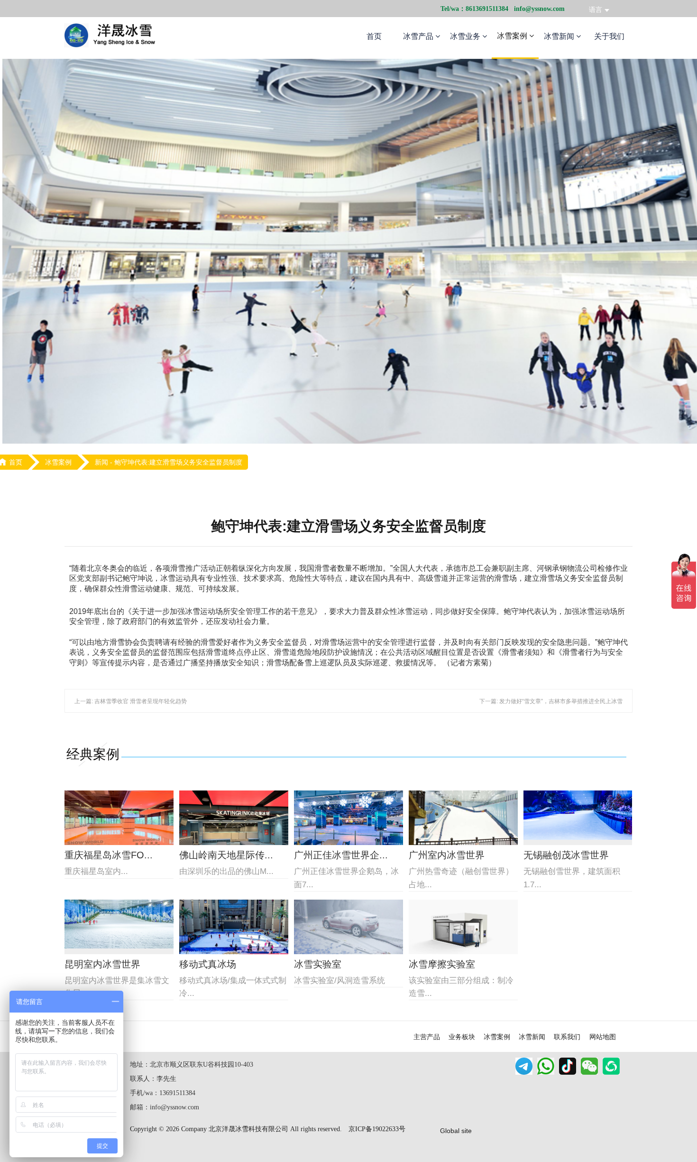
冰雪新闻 (560, 36)
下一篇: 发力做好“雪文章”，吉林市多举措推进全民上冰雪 (551, 701)
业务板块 (462, 1037)
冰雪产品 (419, 36)
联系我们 (567, 1037)
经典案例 (92, 754)
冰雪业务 (466, 36)
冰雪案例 (513, 36)
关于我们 (609, 36)
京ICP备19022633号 (376, 1129)
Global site (456, 1130)
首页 (374, 36)
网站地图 (602, 1037)
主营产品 (426, 1037)
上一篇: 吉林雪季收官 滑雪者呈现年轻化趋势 (130, 701)
